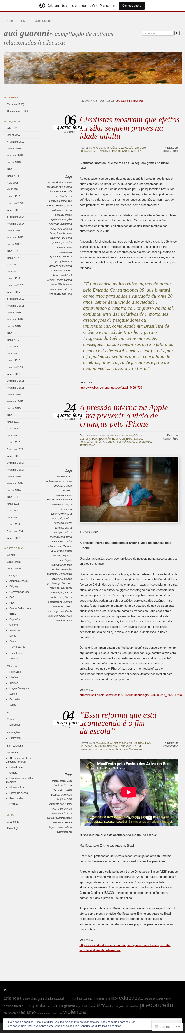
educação (131, 998)
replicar (51, 280)
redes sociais (57, 587)
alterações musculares (59, 187)
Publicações (13, 732)
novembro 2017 (15, 223)
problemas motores (61, 270)
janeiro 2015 (13, 456)
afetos (55, 780)
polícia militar (132, 1006)
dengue (59, 214)
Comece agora (131, 5)
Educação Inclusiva (105, 746)
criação (55, 794)
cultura (26, 999)
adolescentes (64, 476)
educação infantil (153, 999)
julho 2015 (12, 415)
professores (65, 583)
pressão (54, 569)
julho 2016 (12, 333)
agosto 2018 (14, 162)
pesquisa (67, 256)
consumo (56, 504)
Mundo (116, 151)
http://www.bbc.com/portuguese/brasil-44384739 (111, 387)
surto (69, 284)
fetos (52, 233)
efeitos (68, 214)
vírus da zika (55, 289)
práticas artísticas (62, 813)
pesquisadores (64, 261)
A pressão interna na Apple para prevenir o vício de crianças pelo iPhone (124, 415)
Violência (14, 658)
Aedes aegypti (64, 182)
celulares (67, 490)
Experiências (134, 438)
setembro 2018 (15, 155)
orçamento (54, 256)
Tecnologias (87, 445)
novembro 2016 (15, 305)
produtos (52, 583)
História (98, 441)
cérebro (53, 200)
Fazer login (13, 828)
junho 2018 (13, 176)
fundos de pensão (62, 541)
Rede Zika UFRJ (62, 275)
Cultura (85, 438)
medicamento (64, 247)
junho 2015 (13, 421)
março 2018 (13, 196)
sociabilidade (58, 284)
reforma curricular (62, 822)
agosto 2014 (14, 490)
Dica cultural (14, 568)
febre (52, 228)
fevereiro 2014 (15, 531)
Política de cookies (109, 1026)
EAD (11, 597)
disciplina (61, 799)
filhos (69, 536)
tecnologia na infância (60, 611)
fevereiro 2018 (15, 203)
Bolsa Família (16, 767)
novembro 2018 (15, 141)
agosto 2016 (14, 326)
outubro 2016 (14, 312)
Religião (13, 803)
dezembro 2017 (15, 216)
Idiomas (13, 682)
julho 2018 (12, 169)
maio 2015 (12, 428)
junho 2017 (13, 258)
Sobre (10, 21)
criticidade (66, 794)
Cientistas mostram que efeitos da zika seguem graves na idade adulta (130, 127)
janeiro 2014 (13, 538)
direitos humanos (78, 998)
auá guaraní (26, 33)
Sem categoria (15, 745)
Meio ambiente (102, 151)
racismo (27, 1012)
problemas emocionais (59, 574)
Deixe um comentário (170, 149)
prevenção (66, 569)
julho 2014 (12, 496)
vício (69, 620)
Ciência (115, 147)
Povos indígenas (18, 793)
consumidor (65, 499)
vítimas (68, 289)
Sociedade (137, 151)
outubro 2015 (14, 394)
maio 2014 (12, 510)
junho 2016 (13, 339)
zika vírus (67, 293)
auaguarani (100, 147)
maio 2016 (12, 346)
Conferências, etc (19, 592)
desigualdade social (47, 998)
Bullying (13, 586)
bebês (68, 196)
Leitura (13, 693)
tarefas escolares (62, 606)
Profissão (121, 441)
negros (120, 1006)
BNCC (68, 790)
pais (69, 564)
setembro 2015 (15, 401)
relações (51, 827)
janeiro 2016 (13, 374)
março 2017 (13, 278)
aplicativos (52, 481)
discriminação (101, 998)
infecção (67, 242)
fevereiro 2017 (15, 285)
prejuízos (52, 817)
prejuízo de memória (60, 266)
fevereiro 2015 (15, 449)
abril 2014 (12, 517)
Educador (141, 147)
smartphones (64, 597)
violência (74, 1012)
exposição (66, 224)
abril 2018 (12, 189)
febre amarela (64, 228)
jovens (60, 550)
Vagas (12, 704)
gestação (67, 238)
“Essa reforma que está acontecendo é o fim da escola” (118, 723)
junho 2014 (13, 503)
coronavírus (18, 646)
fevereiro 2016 (15, 367)
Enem (167, 998)
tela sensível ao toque (60, 615)
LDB (69, 799)
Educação (127, 147)
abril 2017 (12, 271)
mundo (68, 808)
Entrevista (15, 738)
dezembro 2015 (15, 380)
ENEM (137, 746)
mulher (110, 1006)
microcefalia (65, 252)
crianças (59, 205)
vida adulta (54, 293)
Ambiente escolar (121, 435)
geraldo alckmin (47, 1005)
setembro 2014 (15, 483)
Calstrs (68, 485)
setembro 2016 (15, 319)
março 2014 (13, 524)
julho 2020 (12, 128)
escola (27, 1006)
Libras (12, 635)
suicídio (67, 601)
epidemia (56, 219)
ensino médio (13, 1006)
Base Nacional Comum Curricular (62, 785)
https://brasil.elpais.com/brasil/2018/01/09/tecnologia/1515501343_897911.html (131, 695)
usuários (61, 620)
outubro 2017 (14, 230)
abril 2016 (12, 353)
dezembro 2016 (15, 298)
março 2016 (13, 360)
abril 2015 (12, 435)
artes (62, 780)
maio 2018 (12, 182)
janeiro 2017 (13, 292)
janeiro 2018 (13, 210)
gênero (69, 1006)
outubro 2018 (14, 148)
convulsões (65, 200)
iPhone (52, 546)
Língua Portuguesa (19, 688)
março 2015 (13, 442)
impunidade (82, 1006)
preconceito (156, 1005)
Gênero (13, 624)
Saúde (126, 151)
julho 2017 (12, 251)
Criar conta (13, 821)
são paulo (57, 1013)
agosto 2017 (14, 244)
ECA (94, 438)
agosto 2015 (14, 408)
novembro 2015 (15, 387)
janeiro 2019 (13, 134)
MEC (101, 1006)
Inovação (14, 630)
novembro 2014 (15, 469)
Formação (86, 151)
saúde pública (64, 280)
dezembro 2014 (15, 462)
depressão (66, 509)
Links (24, 21)
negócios (67, 555)
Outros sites (44, 21)
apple (62, 481)
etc (8, 712)
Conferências (14, 561)
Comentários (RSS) (17, 111)
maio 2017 (12, 264)
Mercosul (14, 724)
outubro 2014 (14, 476)
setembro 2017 (15, 237)
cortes (49, 205)
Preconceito (16, 798)
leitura (93, 1006)
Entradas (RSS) (15, 104)
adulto (51, 182)
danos (68, 210)
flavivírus (55, 238)
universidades (64, 831)
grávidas (56, 242)
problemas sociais (62, 578)
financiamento (64, 233)
